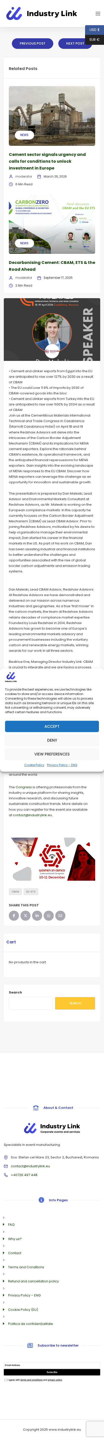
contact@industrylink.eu (30, 1166)
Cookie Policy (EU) (23, 1309)
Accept (52, 726)
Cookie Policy (34, 765)
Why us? (15, 1239)
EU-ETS (31, 891)
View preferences (52, 754)
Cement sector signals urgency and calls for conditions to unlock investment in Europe (47, 161)
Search (15, 992)
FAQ (11, 1224)
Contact (14, 1253)
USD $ (92, 29)
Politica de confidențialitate (30, 1323)
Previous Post (32, 43)
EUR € (92, 39)
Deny (52, 740)
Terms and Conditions (26, 1267)
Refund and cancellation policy (33, 1281)
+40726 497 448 (24, 1175)
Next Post (75, 43)
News (24, 135)
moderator (23, 176)
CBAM (15, 891)
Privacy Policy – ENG (62, 765)
